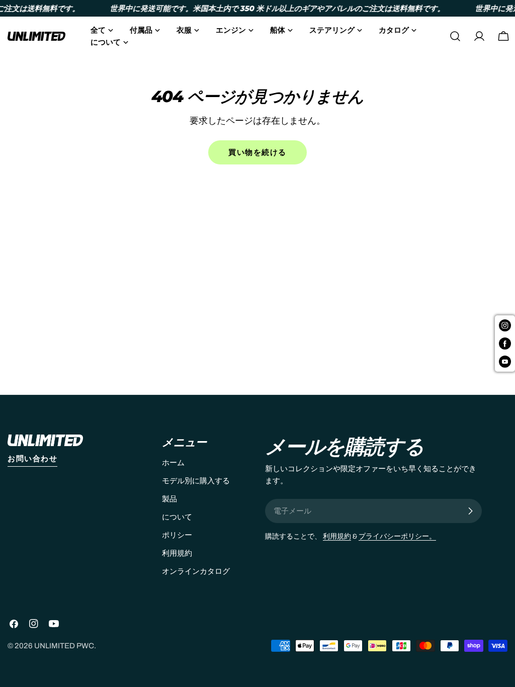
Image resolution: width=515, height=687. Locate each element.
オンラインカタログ (196, 571)
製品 (169, 499)
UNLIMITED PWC (64, 646)
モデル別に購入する (196, 481)
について (177, 517)
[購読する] (470, 511)
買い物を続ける (257, 152)
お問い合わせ (32, 459)
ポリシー (177, 535)
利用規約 (177, 553)
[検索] (455, 36)
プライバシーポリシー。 (397, 536)
